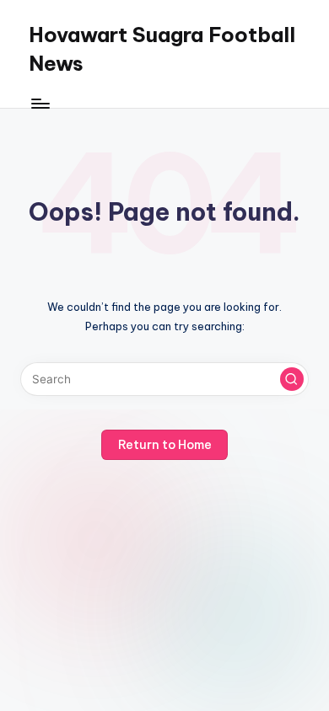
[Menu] (39, 103)
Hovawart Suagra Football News (162, 49)
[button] (292, 379)
